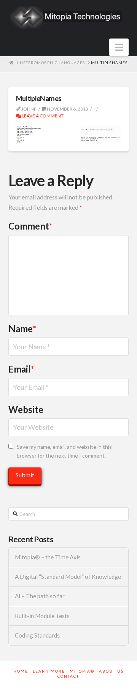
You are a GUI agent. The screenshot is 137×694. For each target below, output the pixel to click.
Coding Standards (37, 635)
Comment (30, 225)
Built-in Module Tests (42, 615)
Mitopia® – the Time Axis (48, 557)
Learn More (49, 671)
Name (22, 328)
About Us (111, 671)
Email (21, 368)
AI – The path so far (40, 596)
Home (20, 671)
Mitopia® (82, 671)
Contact (68, 676)
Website (25, 409)
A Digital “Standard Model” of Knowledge (68, 576)
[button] (119, 47)
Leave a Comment (42, 116)
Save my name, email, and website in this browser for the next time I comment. (64, 451)
